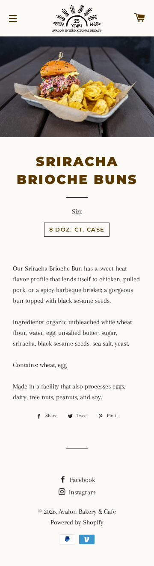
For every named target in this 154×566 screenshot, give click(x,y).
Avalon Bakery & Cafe (87, 511)
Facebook (81, 480)
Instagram (81, 492)
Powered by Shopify (77, 522)
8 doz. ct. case (77, 229)
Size (77, 211)
